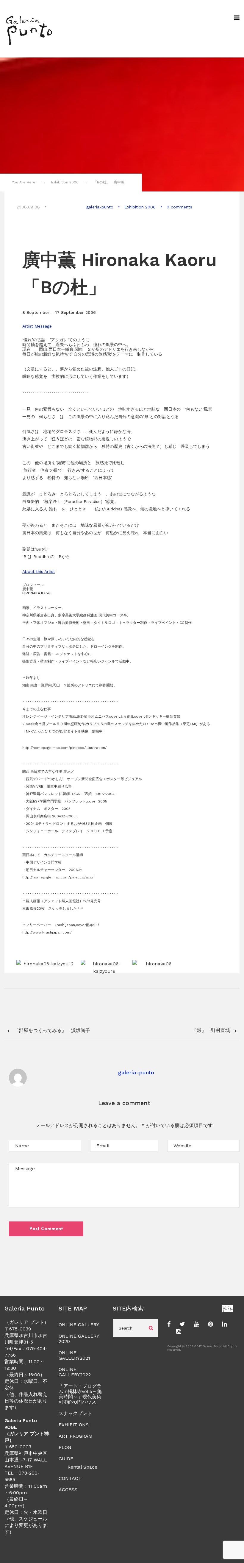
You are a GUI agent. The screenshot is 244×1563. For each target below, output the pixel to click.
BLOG (65, 1447)
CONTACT (70, 1478)
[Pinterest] (210, 1324)
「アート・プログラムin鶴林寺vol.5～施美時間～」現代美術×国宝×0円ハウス (80, 1394)
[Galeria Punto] (28, 28)
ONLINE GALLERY (79, 1324)
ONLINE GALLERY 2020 (79, 1338)
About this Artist (38, 571)
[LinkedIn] (224, 1324)
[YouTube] (196, 1324)
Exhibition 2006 (140, 207)
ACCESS (68, 1489)
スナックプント (75, 1413)
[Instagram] (178, 1332)
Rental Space (82, 1467)
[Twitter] (182, 1324)
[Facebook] (169, 1324)
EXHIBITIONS (74, 1425)
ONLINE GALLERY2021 (74, 1355)
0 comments (179, 207)
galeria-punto (99, 207)
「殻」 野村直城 (212, 1030)
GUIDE (66, 1458)
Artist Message (37, 326)
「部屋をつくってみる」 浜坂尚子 (51, 1030)
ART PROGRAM (76, 1436)
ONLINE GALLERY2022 (75, 1371)
